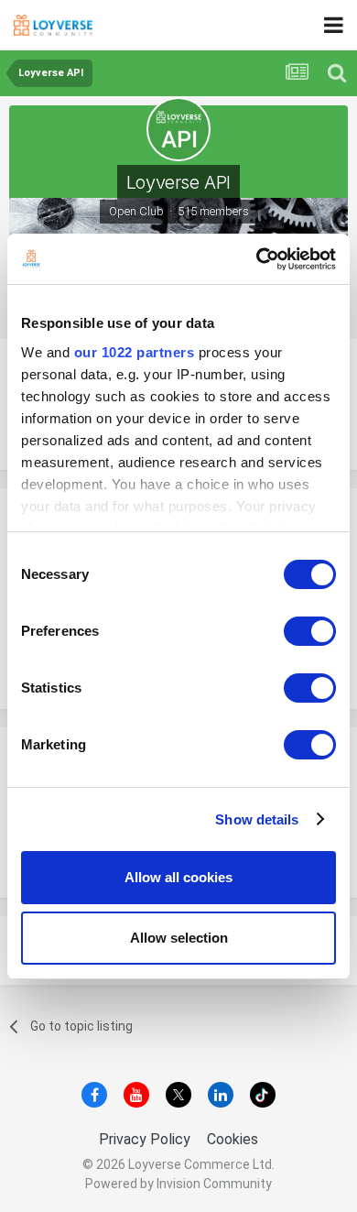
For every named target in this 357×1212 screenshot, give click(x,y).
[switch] (310, 631)
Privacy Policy (144, 1139)
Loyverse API (178, 182)
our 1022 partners (134, 352)
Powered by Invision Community (178, 1183)
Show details (256, 819)
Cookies (232, 1139)
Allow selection (179, 937)
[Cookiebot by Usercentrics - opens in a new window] (257, 259)
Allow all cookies (178, 877)
